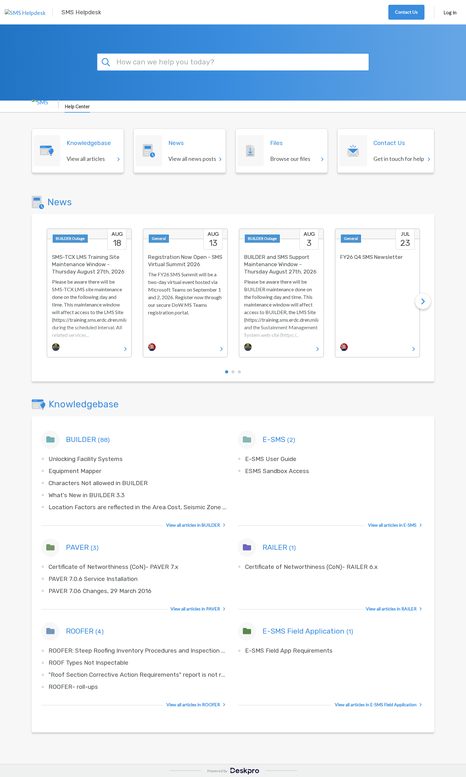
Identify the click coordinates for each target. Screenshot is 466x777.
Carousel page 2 (233, 371)
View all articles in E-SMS (392, 525)
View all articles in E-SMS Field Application (376, 704)
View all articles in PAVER (195, 608)
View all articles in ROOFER (193, 704)
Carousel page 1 (226, 371)
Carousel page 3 (239, 371)
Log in (449, 12)
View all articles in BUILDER (193, 525)
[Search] (107, 61)
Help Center (77, 106)
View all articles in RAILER (391, 608)
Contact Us (406, 12)
